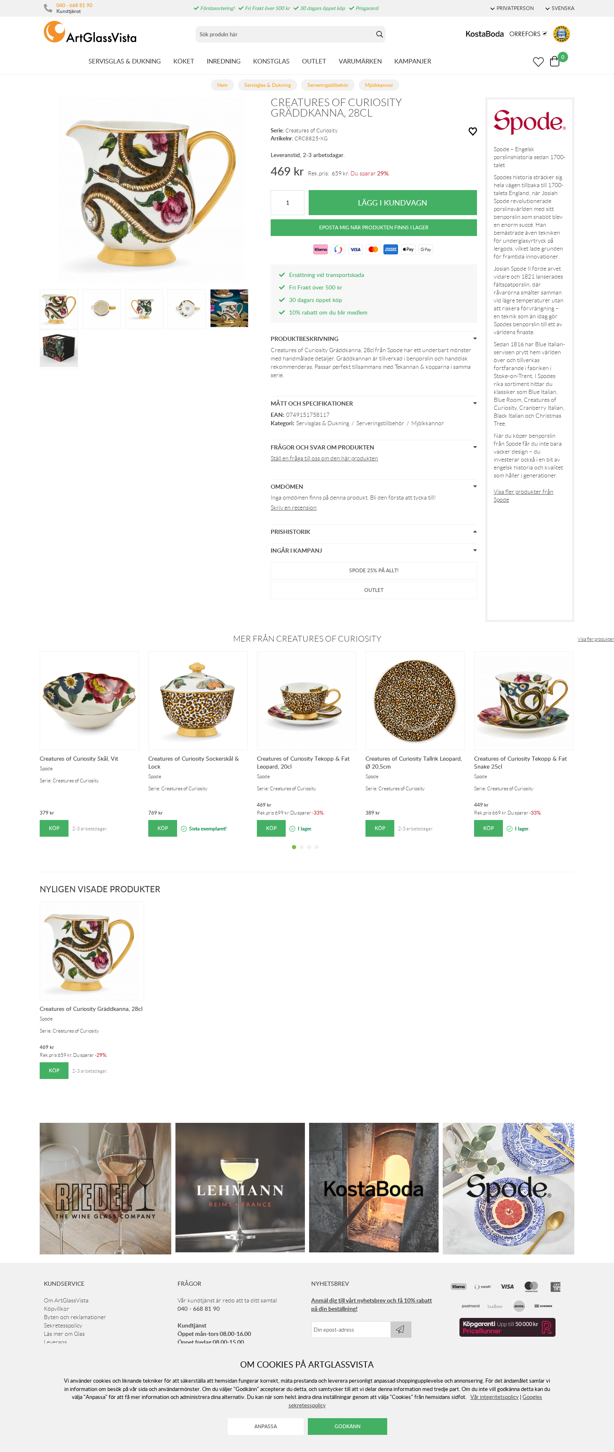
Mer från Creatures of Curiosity (307, 638)
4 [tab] (317, 853)
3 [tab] (309, 853)
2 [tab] (301, 853)
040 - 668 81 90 (74, 5)
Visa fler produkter (596, 639)
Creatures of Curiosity (311, 130)
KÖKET (183, 61)
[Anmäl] (401, 1330)
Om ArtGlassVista (66, 1300)
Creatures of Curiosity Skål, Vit (79, 758)
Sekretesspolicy (63, 1325)
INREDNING (224, 61)
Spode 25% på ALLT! (373, 570)
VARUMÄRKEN (360, 61)
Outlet (373, 590)
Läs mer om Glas (64, 1333)
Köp (54, 828)
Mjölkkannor (427, 423)
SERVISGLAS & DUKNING (125, 61)
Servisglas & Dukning (322, 423)
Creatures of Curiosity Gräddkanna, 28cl (91, 1009)
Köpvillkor (56, 1308)
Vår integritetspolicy (494, 1397)
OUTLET (314, 61)
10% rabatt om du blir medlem (328, 312)
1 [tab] (294, 853)
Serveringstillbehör (380, 423)
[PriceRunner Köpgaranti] (507, 1334)
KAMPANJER (412, 61)
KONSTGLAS (271, 61)
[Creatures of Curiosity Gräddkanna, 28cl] (59, 308)
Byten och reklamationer (75, 1317)
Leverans (55, 1342)
